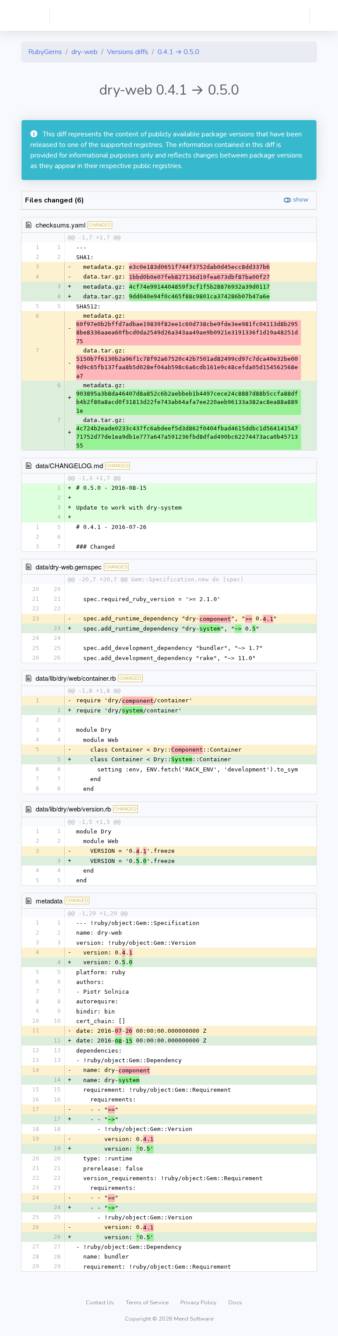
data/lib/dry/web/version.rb (73, 808)
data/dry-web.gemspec (69, 566)
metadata (49, 900)
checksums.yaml (60, 224)
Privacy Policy (199, 1303)
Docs (235, 1303)
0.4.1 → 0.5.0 (178, 52)
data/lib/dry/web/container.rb (76, 678)
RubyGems (45, 52)
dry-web (84, 52)
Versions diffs (127, 52)
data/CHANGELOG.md (69, 465)
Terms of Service (148, 1303)
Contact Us (100, 1303)
